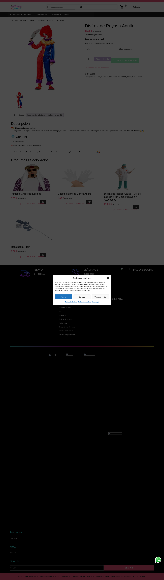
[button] (108, 278)
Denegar (82, 297)
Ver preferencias (100, 297)
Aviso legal (95, 302)
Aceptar (63, 297)
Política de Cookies (71, 302)
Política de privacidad (84, 302)
